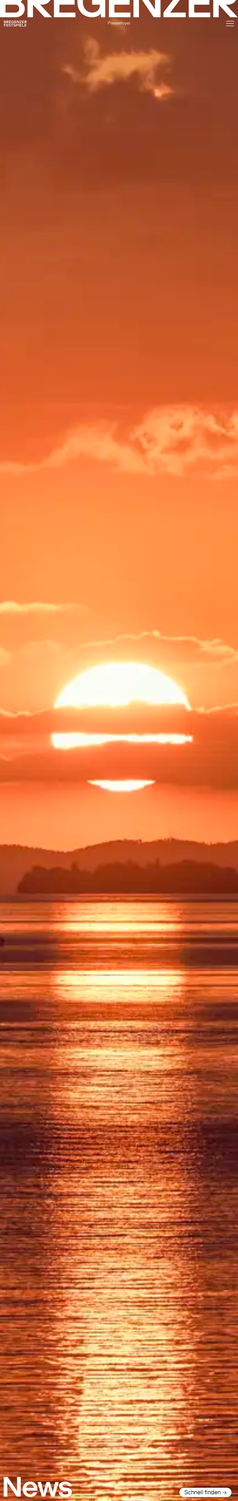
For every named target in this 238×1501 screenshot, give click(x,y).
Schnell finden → (205, 1492)
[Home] (38, 24)
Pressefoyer (119, 22)
